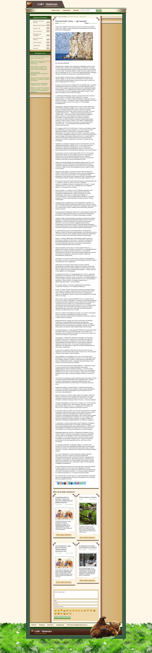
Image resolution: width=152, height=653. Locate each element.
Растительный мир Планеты (41, 39)
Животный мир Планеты (41, 25)
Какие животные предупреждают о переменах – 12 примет (40, 74)
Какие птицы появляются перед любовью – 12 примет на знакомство (40, 62)
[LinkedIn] (69, 483)
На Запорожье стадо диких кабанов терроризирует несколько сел (63, 548)
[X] (65, 483)
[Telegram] (85, 483)
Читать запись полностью (63, 534)
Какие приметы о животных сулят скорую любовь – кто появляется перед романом (39, 68)
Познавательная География (41, 34)
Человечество (41, 45)
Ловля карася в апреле (88, 497)
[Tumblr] (76, 483)
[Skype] (83, 483)
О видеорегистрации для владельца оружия (88, 546)
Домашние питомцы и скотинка (41, 21)
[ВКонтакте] (58, 483)
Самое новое (55, 10)
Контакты (50, 625)
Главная (33, 625)
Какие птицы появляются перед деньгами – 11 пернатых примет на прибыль (40, 79)
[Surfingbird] (74, 483)
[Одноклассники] (60, 483)
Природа (76, 10)
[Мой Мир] (63, 483)
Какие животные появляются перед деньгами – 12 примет (39, 84)
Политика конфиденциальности (77, 625)
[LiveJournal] (72, 483)
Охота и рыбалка (41, 31)
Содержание (66, 10)
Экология (41, 48)
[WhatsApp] (80, 483)
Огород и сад (41, 28)
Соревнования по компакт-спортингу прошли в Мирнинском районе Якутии (64, 499)
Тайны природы (41, 42)
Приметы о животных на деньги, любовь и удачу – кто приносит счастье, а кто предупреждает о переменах (40, 89)
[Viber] (78, 483)
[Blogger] (67, 483)
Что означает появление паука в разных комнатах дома (40, 57)
